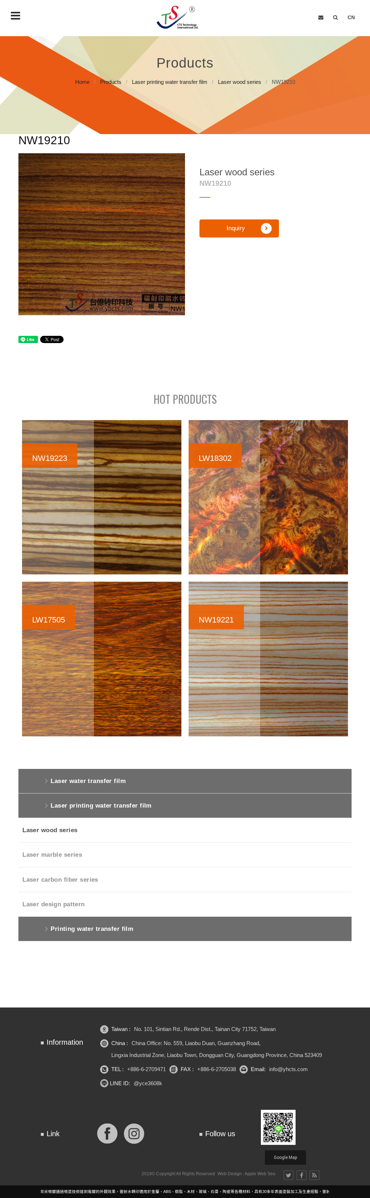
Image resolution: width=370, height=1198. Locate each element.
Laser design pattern (53, 904)
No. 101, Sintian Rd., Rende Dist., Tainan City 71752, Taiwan (205, 1029)
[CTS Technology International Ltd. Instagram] (134, 1133)
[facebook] (301, 1175)
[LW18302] (268, 497)
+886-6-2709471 (146, 1069)
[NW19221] (268, 659)
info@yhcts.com (288, 1069)
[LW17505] (101, 659)
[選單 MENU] (15, 15)
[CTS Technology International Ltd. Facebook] (107, 1133)
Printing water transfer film (92, 928)
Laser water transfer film (88, 781)
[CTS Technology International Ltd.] (180, 17)
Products (110, 82)
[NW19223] (101, 497)
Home (82, 82)
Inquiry (236, 228)
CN (351, 17)
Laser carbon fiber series (60, 879)
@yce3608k (148, 1083)
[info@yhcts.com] (321, 17)
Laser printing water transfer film (169, 82)
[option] (101, 234)
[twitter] (288, 1175)
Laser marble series (52, 854)
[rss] (314, 1175)
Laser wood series (239, 82)
